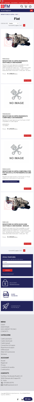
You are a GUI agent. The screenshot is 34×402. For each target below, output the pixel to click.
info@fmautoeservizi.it (10, 385)
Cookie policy (5, 369)
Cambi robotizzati (6, 341)
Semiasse (4, 354)
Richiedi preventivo (11, 181)
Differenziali (5, 350)
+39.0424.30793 (8, 382)
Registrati (8, 10)
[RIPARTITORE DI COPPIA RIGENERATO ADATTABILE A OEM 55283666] (16, 41)
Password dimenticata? (8, 274)
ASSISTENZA (7, 2)
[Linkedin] (21, 399)
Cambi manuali (5, 343)
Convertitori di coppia (8, 345)
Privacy (3, 365)
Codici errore (14, 2)
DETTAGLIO (27, 80)
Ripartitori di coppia (7, 14)
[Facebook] (18, 399)
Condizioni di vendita (7, 367)
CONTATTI (31, 2)
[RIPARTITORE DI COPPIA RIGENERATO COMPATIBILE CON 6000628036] (16, 96)
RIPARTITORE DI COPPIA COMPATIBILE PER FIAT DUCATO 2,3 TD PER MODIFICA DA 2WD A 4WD (16, 173)
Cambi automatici (6, 339)
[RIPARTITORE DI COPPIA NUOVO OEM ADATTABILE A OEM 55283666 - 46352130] (16, 205)
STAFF (2, 2)
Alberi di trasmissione (8, 352)
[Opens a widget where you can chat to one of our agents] (27, 399)
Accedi (3, 10)
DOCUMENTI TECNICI (23, 2)
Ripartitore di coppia (7, 347)
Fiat (16, 14)
